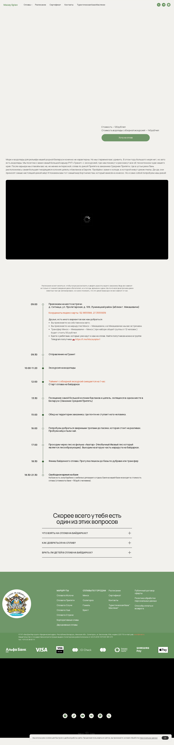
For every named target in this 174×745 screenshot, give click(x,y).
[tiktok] (73, 715)
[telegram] (163, 5)
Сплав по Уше (63, 610)
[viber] (100, 715)
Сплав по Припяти (66, 600)
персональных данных (149, 738)
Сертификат (55, 4)
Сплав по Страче (65, 615)
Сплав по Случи (64, 605)
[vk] (91, 715)
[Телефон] (159, 5)
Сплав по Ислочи (65, 595)
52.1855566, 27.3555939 (92, 312)
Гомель (86, 605)
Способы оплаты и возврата (144, 607)
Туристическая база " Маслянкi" (119, 606)
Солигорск (88, 600)
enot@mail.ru (139, 634)
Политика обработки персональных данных (146, 599)
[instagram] (168, 5)
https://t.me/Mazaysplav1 (87, 339)
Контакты (69, 4)
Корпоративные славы (68, 620)
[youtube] (82, 715)
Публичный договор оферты (144, 592)
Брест (86, 610)
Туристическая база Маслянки (91, 4)
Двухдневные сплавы (67, 624)
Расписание (40, 4)
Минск (86, 595)
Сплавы (27, 4)
